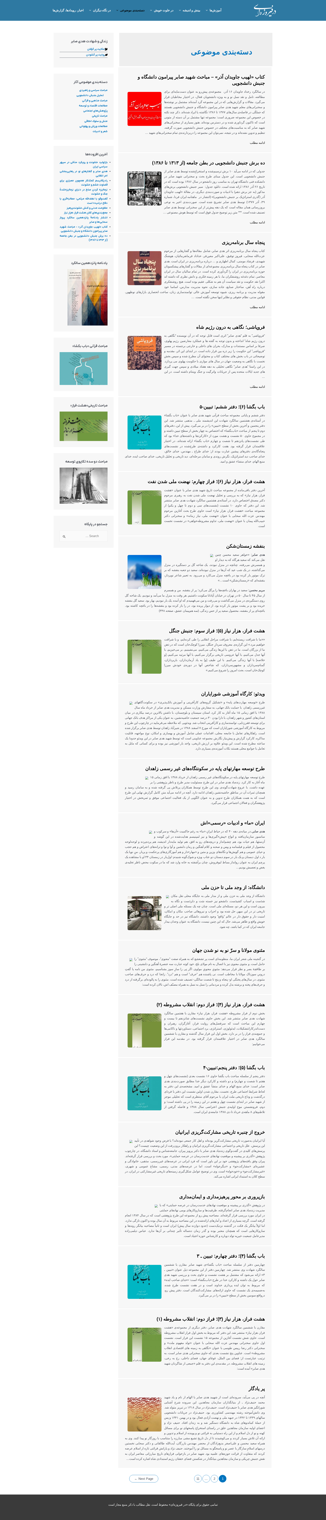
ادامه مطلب (257, 142)
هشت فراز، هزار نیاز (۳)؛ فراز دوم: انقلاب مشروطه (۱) (211, 1318)
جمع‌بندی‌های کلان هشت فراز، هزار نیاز (86, 213)
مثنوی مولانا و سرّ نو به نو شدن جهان (228, 950)
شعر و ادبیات (100, 131)
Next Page (143, 1479)
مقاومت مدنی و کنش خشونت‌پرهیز (87, 208)
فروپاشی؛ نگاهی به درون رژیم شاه (230, 327)
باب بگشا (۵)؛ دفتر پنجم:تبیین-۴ (234, 1067)
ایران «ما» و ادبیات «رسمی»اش (233, 822)
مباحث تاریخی (100, 116)
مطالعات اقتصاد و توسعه (93, 106)
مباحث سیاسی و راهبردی (93, 90)
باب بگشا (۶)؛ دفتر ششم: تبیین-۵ (232, 406)
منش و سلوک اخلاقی (96, 121)
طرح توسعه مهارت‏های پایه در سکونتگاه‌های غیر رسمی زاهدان (205, 768)
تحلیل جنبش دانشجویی (90, 95)
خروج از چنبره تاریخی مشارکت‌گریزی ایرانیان (220, 1132)
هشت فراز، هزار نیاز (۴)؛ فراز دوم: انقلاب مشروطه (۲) (211, 1004)
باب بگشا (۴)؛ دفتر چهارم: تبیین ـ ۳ (231, 1255)
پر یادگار (257, 1388)
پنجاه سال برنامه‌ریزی (243, 242)
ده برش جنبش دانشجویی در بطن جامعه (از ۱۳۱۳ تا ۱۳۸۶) (208, 162)
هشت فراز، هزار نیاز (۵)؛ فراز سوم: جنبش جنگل (217, 630)
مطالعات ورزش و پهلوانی (93, 126)
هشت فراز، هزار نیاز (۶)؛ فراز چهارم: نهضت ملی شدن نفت (206, 481)
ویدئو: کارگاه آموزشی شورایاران (233, 693)
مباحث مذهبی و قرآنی (95, 100)
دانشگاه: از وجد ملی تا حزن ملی (233, 887)
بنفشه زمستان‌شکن (245, 546)
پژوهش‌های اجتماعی (95, 111)
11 (197, 1479)
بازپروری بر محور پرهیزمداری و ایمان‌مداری (222, 1196)
